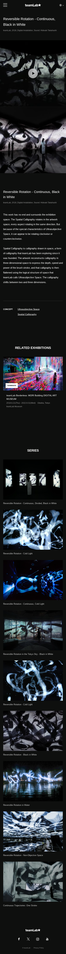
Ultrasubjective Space (29, 309)
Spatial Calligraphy (27, 314)
